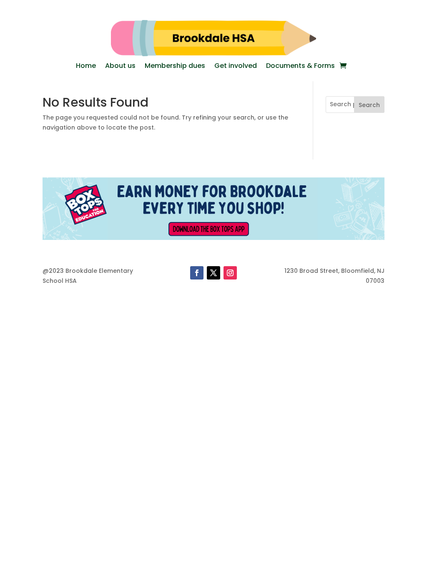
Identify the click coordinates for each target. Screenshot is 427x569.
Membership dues (175, 66)
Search (369, 105)
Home (86, 66)
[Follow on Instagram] (230, 273)
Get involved (235, 66)
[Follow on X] (213, 273)
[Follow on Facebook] (196, 273)
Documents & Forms (300, 66)
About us (120, 66)
